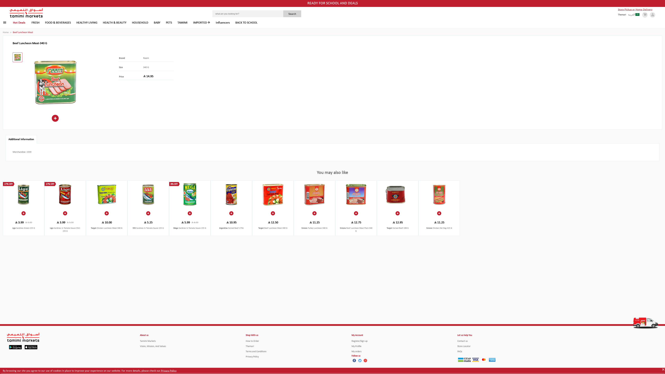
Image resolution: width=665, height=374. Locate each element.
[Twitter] (360, 360)
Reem (146, 58)
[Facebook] (354, 360)
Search (292, 13)
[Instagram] (365, 360)
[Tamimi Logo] (26, 13)
